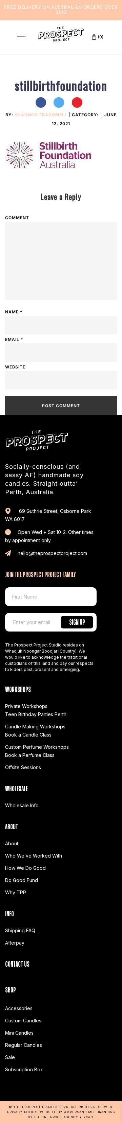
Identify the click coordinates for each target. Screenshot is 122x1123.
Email (14, 339)
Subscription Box (24, 1069)
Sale (10, 1057)
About (11, 843)
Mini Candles (19, 1033)
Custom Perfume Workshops (37, 747)
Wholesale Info (22, 805)
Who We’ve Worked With (33, 856)
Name (13, 311)
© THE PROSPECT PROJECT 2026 (38, 1107)
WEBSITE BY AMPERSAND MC (67, 1112)
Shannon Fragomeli (40, 114)
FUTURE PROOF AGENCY (56, 1117)
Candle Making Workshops (35, 726)
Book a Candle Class (28, 735)
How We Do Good (25, 868)
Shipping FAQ (20, 930)
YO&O (88, 1117)
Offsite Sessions (23, 767)
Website (15, 366)
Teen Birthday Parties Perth (35, 714)
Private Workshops (26, 706)
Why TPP (15, 892)
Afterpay (14, 943)
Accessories (19, 1008)
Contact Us (17, 963)
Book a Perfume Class (30, 755)
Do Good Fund (21, 880)
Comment (17, 217)
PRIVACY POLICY (22, 1112)
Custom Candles (23, 1020)
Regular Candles (23, 1045)
